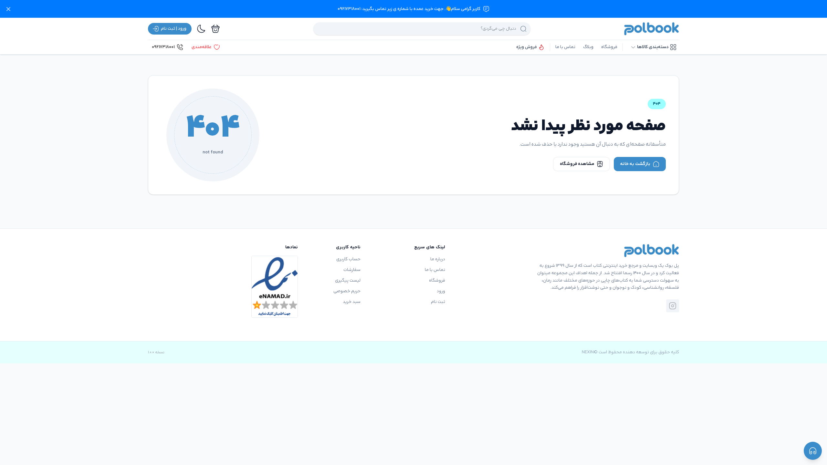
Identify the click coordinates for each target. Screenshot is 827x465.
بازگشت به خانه (635, 164)
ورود (441, 291)
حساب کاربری (348, 259)
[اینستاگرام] (672, 305)
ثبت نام (438, 302)
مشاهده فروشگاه (577, 164)
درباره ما (437, 259)
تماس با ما (565, 47)
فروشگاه (609, 47)
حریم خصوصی (347, 291)
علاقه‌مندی (202, 47)
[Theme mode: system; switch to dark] (201, 29)
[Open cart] (215, 28)
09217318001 (163, 47)
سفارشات (352, 270)
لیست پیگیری (348, 280)
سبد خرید (352, 302)
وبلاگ (588, 47)
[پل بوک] (651, 28)
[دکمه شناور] (813, 451)
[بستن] (8, 9)
